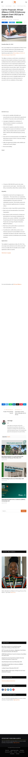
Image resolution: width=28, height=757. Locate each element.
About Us (7, 750)
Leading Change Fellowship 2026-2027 (10, 668)
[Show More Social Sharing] (24, 22)
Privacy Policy (21, 751)
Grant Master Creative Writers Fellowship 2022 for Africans (20, 413)
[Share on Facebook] (5, 22)
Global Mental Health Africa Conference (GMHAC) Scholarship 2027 (13, 500)
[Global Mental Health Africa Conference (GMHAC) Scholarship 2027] (14, 490)
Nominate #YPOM (8, 751)
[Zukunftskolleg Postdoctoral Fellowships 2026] (14, 469)
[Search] (26, 2)
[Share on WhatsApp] (19, 22)
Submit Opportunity (14, 750)
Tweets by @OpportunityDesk (8, 680)
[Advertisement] (14, 97)
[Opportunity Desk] (14, 2)
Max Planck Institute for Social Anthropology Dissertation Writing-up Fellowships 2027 (12, 457)
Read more (13, 592)
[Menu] (2, 2)
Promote (15, 751)
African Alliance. (17, 284)
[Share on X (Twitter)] (12, 22)
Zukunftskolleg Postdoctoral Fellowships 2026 (13, 479)
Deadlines (22, 750)
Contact (17, 753)
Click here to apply (6, 252)
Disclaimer (12, 753)
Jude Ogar (4, 19)
